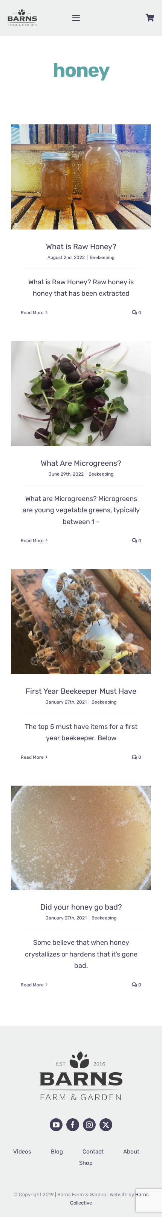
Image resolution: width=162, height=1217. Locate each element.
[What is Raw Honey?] (81, 176)
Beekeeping (102, 257)
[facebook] (72, 1124)
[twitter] (105, 1124)
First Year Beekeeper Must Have (81, 691)
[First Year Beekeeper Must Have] (81, 621)
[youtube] (56, 1124)
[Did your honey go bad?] (81, 838)
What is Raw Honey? (81, 246)
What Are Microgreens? (81, 463)
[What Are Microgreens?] (81, 393)
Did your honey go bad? (81, 907)
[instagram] (89, 1124)
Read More (32, 312)
